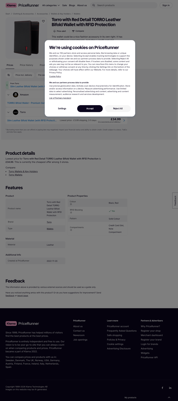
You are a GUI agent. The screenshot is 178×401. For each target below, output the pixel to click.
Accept (90, 108)
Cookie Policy (55, 76)
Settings (62, 108)
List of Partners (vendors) (60, 98)
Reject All (118, 108)
